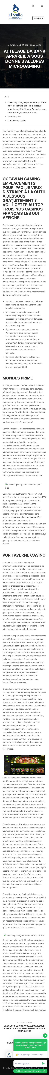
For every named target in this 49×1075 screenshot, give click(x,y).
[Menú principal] (42, 6)
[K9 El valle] (16, 12)
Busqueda (38, 18)
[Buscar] (33, 6)
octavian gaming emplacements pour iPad (22, 517)
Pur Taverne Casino (17, 120)
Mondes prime (14, 116)
